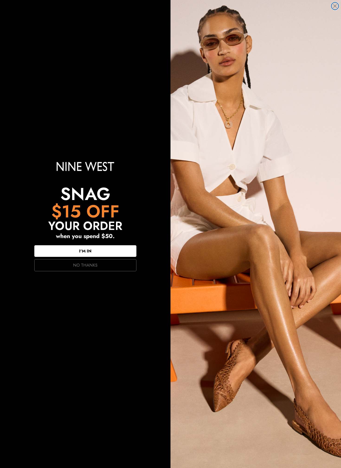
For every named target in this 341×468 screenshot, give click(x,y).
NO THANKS (85, 265)
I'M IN (85, 251)
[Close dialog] (335, 6)
